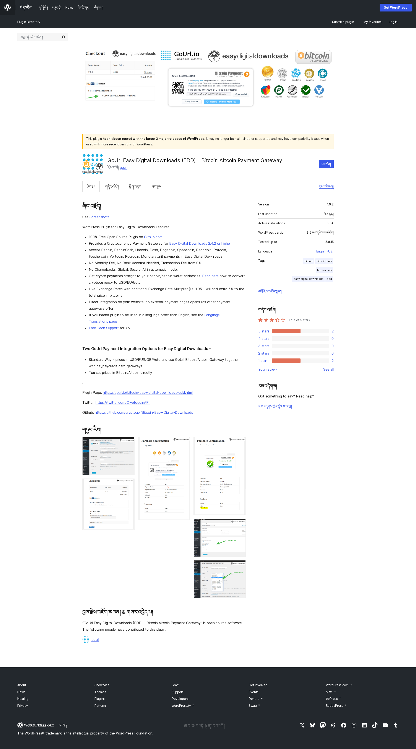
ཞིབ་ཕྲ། (91, 186)
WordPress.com (339, 685)
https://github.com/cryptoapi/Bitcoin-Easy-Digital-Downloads (144, 412)
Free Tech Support (104, 328)
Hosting (22, 698)
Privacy (22, 705)
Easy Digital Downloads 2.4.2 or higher (200, 243)
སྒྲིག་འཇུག (135, 186)
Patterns (100, 705)
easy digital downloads (308, 278)
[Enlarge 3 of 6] (184, 443)
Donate (256, 698)
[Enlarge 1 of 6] (129, 443)
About (21, 685)
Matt (331, 692)
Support (177, 692)
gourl (123, 167)
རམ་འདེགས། (326, 186)
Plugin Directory (28, 22)
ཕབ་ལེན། (326, 164)
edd (329, 278)
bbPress (333, 698)
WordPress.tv (183, 705)
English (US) (325, 251)
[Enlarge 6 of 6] (240, 566)
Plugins (99, 698)
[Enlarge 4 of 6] (240, 443)
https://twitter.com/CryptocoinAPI (123, 402)
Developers (180, 698)
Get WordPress (396, 7)
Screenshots (99, 217)
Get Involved (258, 685)
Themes (100, 692)
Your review (267, 369)
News (21, 692)
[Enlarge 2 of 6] (129, 484)
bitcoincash (324, 270)
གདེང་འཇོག (112, 186)
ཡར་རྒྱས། (156, 186)
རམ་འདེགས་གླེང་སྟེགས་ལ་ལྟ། (275, 406)
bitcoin (308, 261)
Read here (210, 276)
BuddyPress (336, 705)
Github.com (153, 237)
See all (328, 369)
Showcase (101, 685)
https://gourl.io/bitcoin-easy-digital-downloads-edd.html (148, 392)
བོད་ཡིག (63, 725)
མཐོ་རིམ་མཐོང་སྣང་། (270, 291)
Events (253, 692)
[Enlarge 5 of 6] (240, 524)
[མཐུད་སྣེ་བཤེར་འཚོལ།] (63, 37)
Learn (176, 685)
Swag (254, 705)
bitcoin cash (324, 261)
